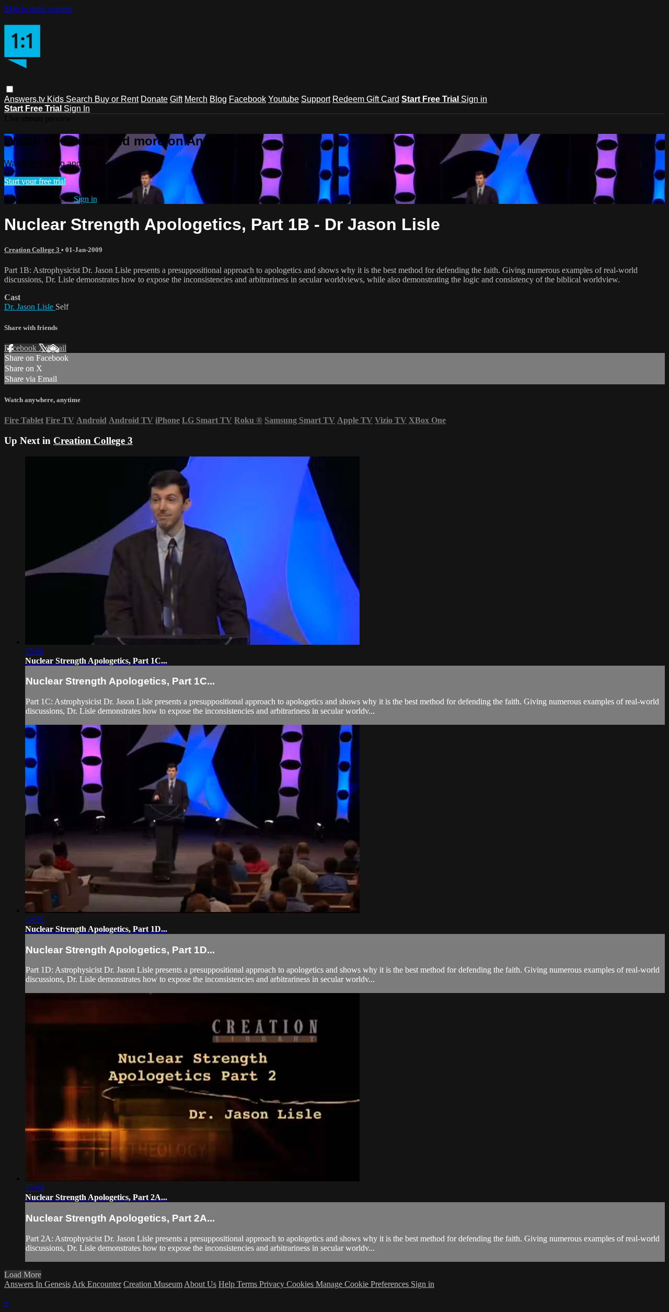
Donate (154, 99)
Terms (248, 1284)
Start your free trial (35, 181)
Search (80, 99)
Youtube (283, 99)
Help (227, 1284)
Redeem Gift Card (365, 99)
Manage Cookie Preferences (363, 1284)
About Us (200, 1284)
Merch (195, 99)
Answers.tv (25, 99)
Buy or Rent (117, 99)
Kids (56, 99)
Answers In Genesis (37, 1284)
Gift (176, 99)
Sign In (77, 108)
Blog (218, 99)
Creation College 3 (32, 250)
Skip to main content (38, 8)
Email (56, 348)
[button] (9, 89)
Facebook (247, 99)
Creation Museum (152, 1284)
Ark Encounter (96, 1284)
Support (315, 99)
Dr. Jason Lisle (29, 306)
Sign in (474, 99)
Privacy (272, 1284)
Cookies (301, 1284)
